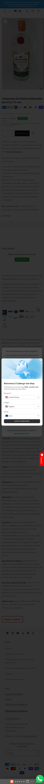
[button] (22, 397)
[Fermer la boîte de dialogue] (41, 360)
